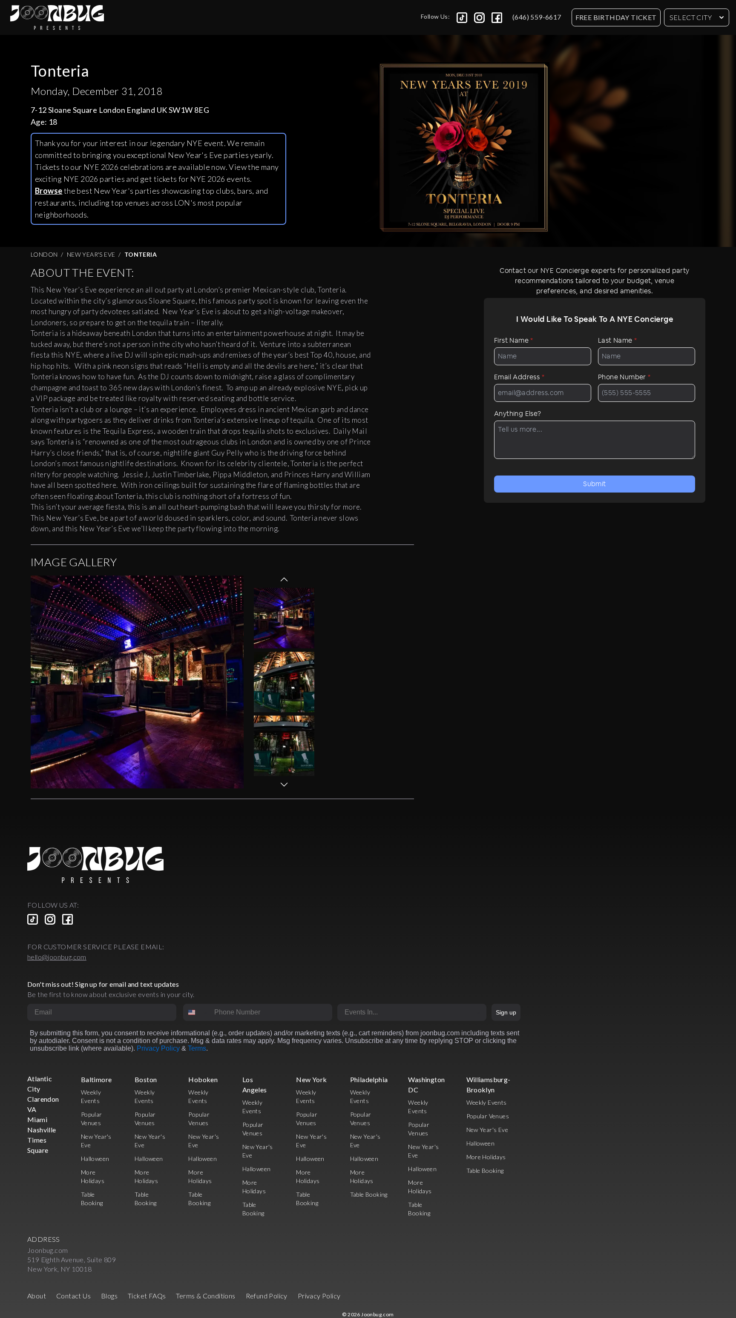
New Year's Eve (91, 254)
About (36, 1296)
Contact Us (73, 1296)
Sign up (506, 1012)
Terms (197, 1048)
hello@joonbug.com (56, 957)
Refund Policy (267, 1296)
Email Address (519, 376)
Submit (594, 483)
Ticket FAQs (147, 1296)
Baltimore (96, 1079)
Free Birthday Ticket (616, 17)
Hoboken (203, 1079)
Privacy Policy (158, 1048)
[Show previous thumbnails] (284, 579)
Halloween (95, 1158)
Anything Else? (517, 413)
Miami (37, 1119)
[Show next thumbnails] (284, 784)
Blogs (109, 1296)
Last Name (617, 340)
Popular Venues (487, 1116)
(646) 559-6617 (536, 17)
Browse (48, 190)
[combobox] (197, 1012)
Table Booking (369, 1194)
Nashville (41, 1130)
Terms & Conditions (205, 1296)
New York (311, 1079)
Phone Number (624, 376)
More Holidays (486, 1156)
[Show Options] (478, 1012)
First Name (513, 340)
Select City (691, 17)
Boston (146, 1079)
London (44, 254)
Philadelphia (369, 1079)
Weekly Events (486, 1102)
